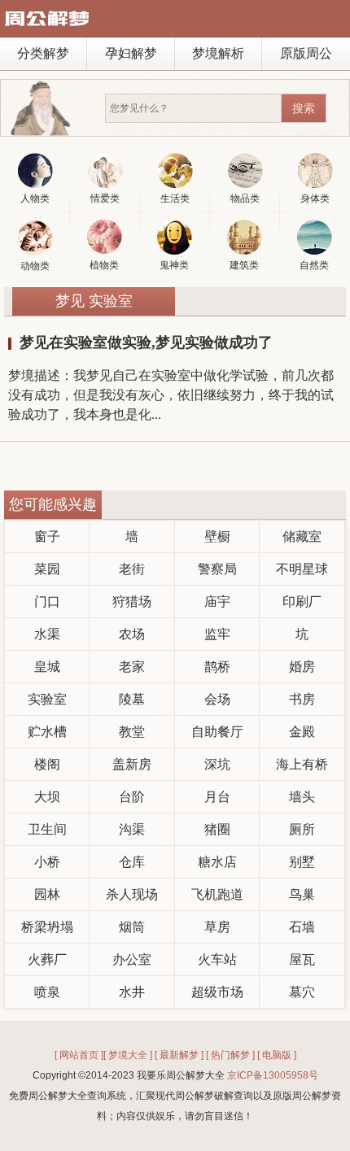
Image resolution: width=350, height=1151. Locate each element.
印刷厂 (302, 601)
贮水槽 (47, 732)
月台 (217, 797)
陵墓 (132, 699)
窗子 (47, 536)
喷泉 (47, 992)
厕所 (302, 829)
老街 (132, 569)
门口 (47, 601)
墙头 (302, 797)
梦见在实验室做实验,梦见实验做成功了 (146, 342)
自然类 (314, 265)
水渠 (47, 634)
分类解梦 (43, 53)
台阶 (132, 797)
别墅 (302, 862)
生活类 (175, 198)
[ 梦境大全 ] (127, 1055)
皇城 (47, 667)
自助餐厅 (217, 732)
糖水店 (217, 862)
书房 (302, 699)
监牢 (217, 634)
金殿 (302, 732)
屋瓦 (302, 959)
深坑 (217, 764)
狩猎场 (131, 601)
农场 (132, 634)
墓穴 (302, 992)
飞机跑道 (217, 894)
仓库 (132, 862)
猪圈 (217, 829)
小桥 (47, 862)
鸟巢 (302, 894)
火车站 (217, 959)
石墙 (302, 927)
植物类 (104, 265)
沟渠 (132, 829)
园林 (47, 894)
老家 (132, 667)
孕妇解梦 (131, 53)
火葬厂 (47, 959)
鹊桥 (217, 667)
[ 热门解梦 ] (230, 1055)
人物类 (35, 198)
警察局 (217, 569)
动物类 (35, 266)
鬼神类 (174, 265)
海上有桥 (302, 764)
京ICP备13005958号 (272, 1075)
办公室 (131, 959)
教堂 (132, 732)
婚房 (302, 667)
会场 (217, 699)
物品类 (245, 198)
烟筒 (132, 927)
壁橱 (217, 536)
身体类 (315, 198)
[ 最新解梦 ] (179, 1055)
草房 (217, 927)
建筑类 (244, 265)
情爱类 (105, 198)
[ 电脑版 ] (276, 1055)
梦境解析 (218, 53)
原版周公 (306, 53)
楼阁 (47, 764)
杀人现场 (132, 894)
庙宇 (217, 601)
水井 (132, 992)
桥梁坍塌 (47, 927)
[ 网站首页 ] (79, 1055)
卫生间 (47, 829)
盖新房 (131, 764)
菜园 (47, 569)
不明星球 (302, 569)
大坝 (47, 797)
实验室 (47, 699)
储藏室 (302, 536)
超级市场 (217, 992)
